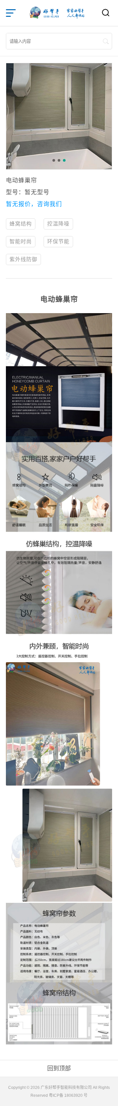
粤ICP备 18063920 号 (68, 1095)
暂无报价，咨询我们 (34, 204)
